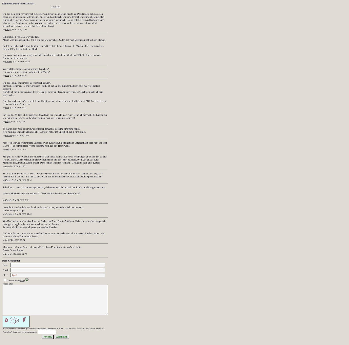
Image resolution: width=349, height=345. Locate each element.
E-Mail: (6, 270)
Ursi (7, 75)
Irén (6, 121)
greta (7, 149)
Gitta (7, 29)
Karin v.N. (9, 180)
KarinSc (8, 61)
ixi (6, 240)
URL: (5, 275)
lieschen (8, 135)
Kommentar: (8, 284)
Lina (7, 254)
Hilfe (22, 280)
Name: (5, 265)
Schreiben (55, 7)
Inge (7, 166)
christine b (9, 214)
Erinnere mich (13, 280)
